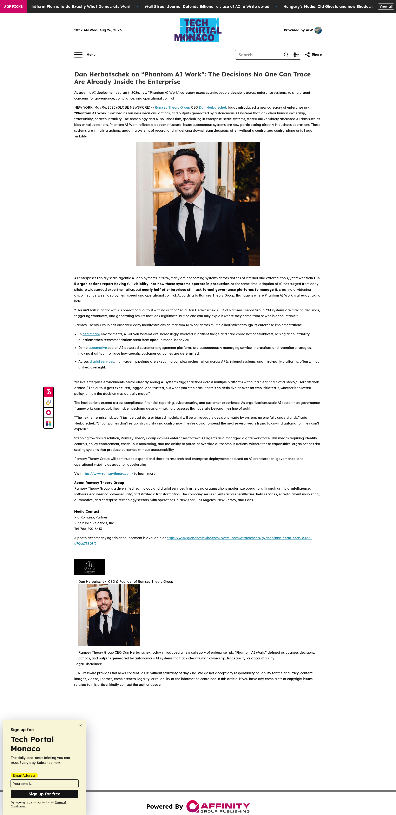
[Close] (80, 725)
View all (386, 6)
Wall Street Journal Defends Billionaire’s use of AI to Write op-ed (207, 6)
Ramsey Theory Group (172, 107)
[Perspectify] (48, 402)
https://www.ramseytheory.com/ (107, 473)
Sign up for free (44, 793)
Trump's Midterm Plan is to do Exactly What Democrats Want (72, 6)
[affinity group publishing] (48, 413)
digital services (102, 361)
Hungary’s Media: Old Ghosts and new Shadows (328, 6)
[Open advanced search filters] (296, 54)
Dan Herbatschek (213, 107)
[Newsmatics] (48, 423)
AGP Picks (13, 7)
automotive (97, 348)
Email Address (24, 775)
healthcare (91, 334)
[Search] (286, 54)
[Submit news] (48, 392)
